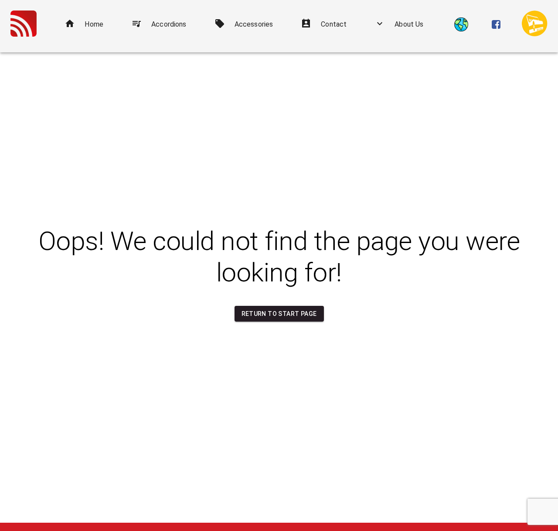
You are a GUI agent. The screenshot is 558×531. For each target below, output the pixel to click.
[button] (84, 24)
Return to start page (279, 313)
